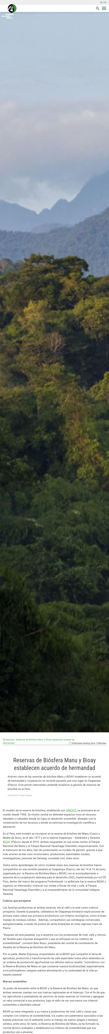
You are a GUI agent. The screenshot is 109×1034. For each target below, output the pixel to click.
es (101, 2)
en (105, 2)
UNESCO (71, 810)
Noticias (10, 739)
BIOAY (6, 842)
